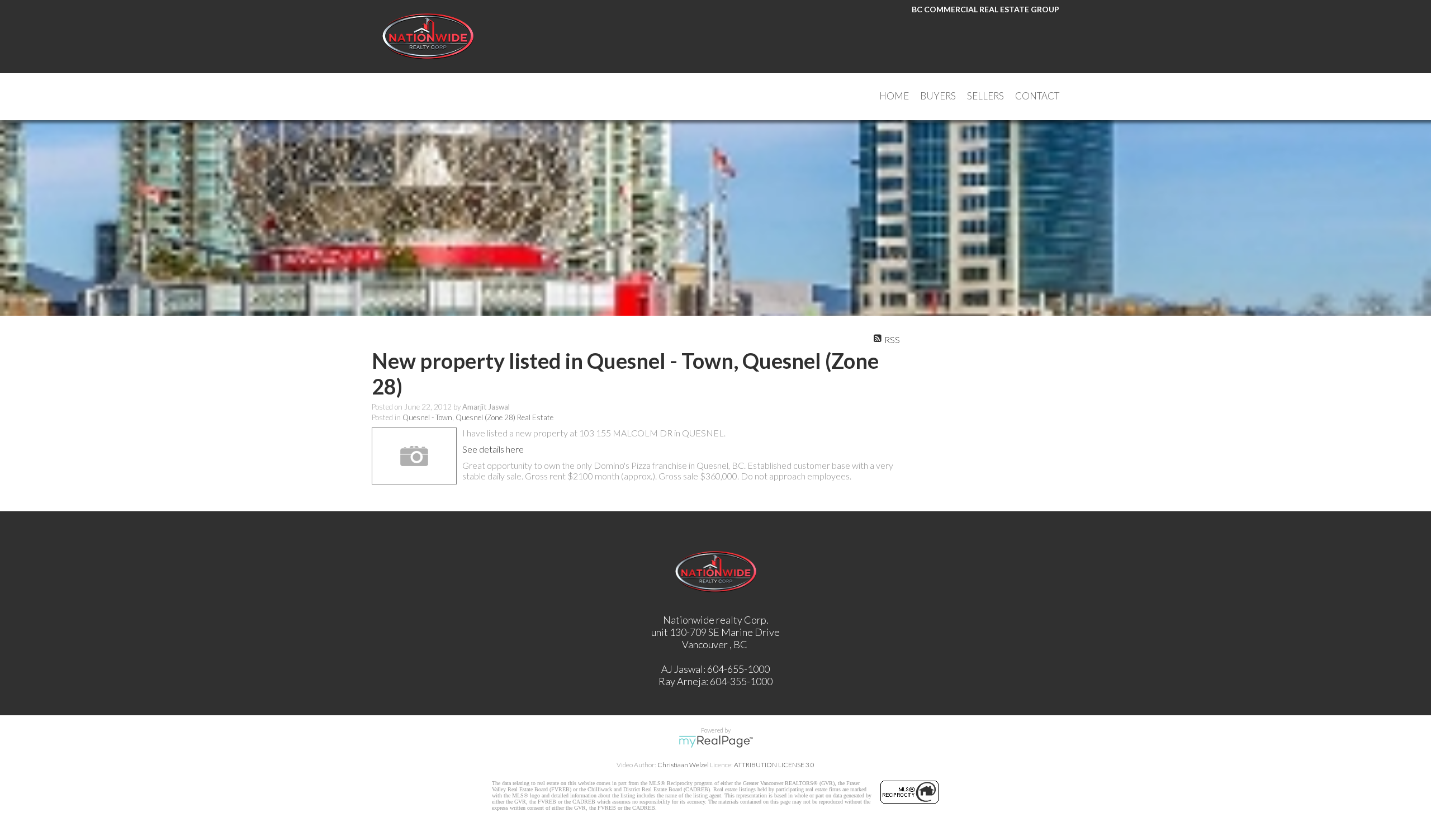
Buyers (938, 96)
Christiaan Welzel (683, 765)
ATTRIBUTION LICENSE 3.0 (774, 765)
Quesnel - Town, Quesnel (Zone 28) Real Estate (477, 417)
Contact (1037, 96)
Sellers (985, 96)
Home (894, 96)
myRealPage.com (716, 741)
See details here (493, 449)
